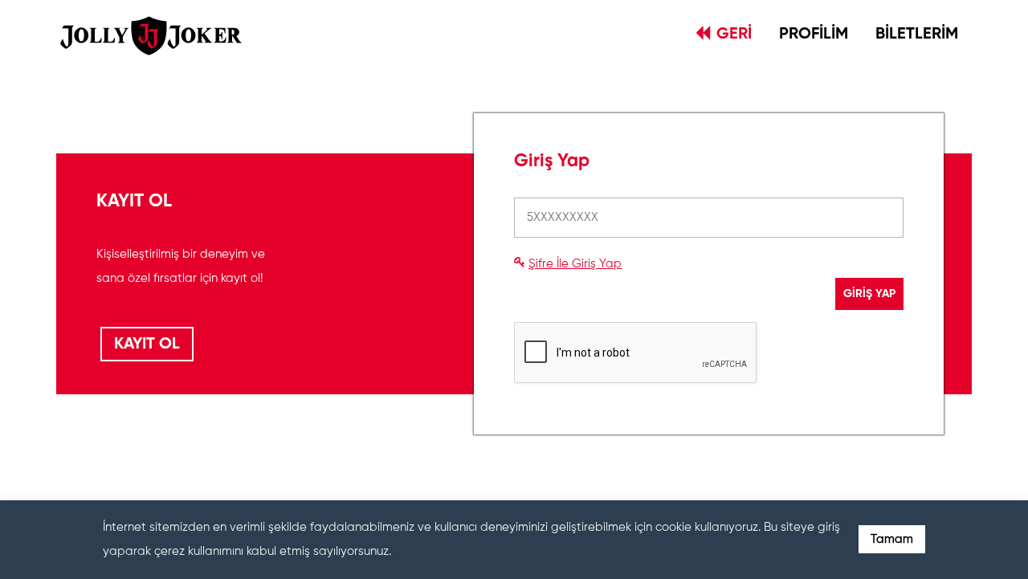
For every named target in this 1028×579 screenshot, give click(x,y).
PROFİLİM (813, 35)
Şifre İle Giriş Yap (575, 264)
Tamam (892, 539)
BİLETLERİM (916, 35)
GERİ (734, 35)
